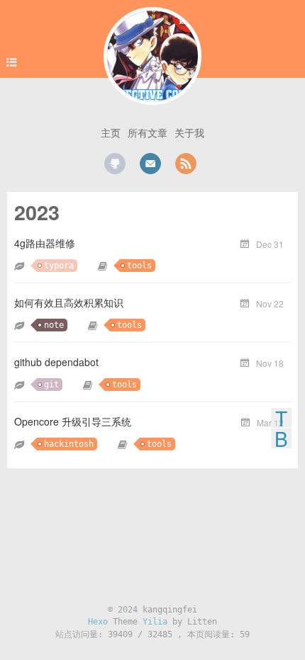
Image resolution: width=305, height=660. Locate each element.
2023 (37, 212)
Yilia (155, 622)
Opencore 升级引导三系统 (72, 421)
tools (139, 266)
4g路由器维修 (44, 243)
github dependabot (56, 362)
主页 (111, 132)
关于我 (189, 132)
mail (150, 163)
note (54, 325)
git (51, 384)
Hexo (98, 622)
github (115, 163)
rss (185, 163)
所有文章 (147, 132)
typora (59, 266)
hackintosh (69, 444)
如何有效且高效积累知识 (68, 302)
